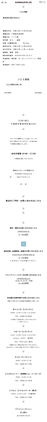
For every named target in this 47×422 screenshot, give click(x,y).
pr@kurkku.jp (23, 231)
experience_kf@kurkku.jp (23, 254)
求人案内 (23, 412)
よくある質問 (23, 283)
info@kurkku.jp (23, 278)
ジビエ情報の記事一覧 (14, 84)
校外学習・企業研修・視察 (14, 251)
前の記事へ (39, 93)
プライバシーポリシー (23, 409)
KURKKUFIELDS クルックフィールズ (23, 2)
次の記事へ (8, 93)
